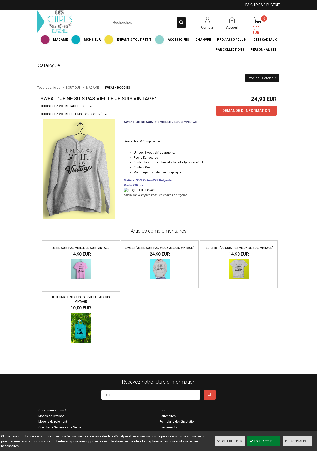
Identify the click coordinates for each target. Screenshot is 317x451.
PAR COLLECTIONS (230, 49)
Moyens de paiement (52, 421)
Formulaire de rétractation (177, 421)
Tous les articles (48, 87)
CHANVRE (203, 39)
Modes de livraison (51, 416)
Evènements (168, 427)
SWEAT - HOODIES (117, 87)
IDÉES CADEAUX (264, 39)
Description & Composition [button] (142, 141)
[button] (154, 152)
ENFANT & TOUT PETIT (134, 39)
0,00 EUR (255, 30)
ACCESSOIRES (178, 39)
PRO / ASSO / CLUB (231, 39)
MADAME (60, 39)
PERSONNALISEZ (264, 49)
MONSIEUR (92, 39)
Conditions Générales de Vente (59, 427)
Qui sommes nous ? (52, 410)
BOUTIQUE (73, 87)
